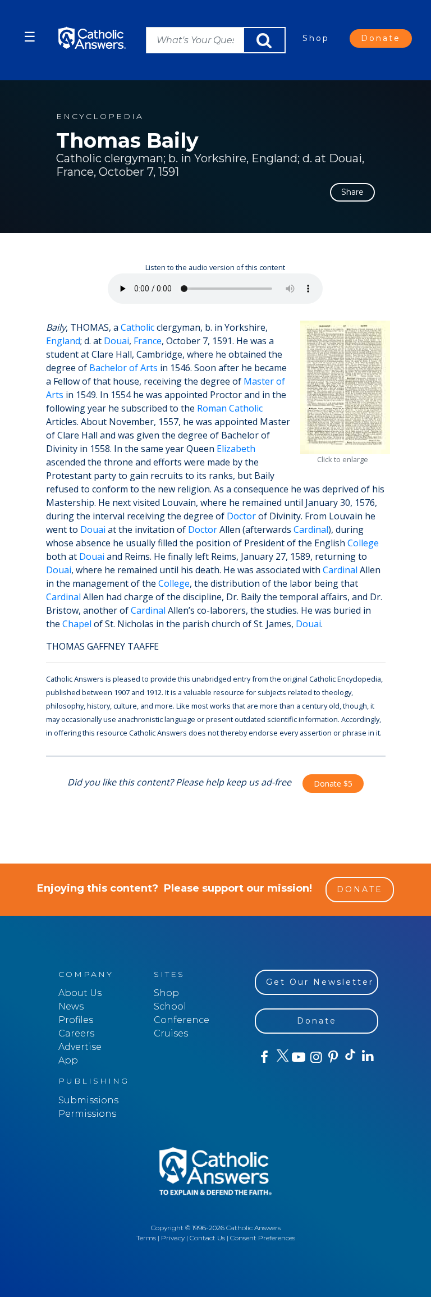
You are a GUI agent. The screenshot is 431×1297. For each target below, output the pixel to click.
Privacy (173, 1238)
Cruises (171, 1033)
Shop (315, 38)
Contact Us (207, 1238)
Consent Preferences (262, 1238)
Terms (146, 1238)
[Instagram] (315, 1057)
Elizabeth (236, 448)
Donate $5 (333, 783)
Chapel (76, 624)
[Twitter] (281, 1057)
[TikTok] (350, 1057)
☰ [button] (30, 37)
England (63, 341)
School (170, 1006)
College (363, 543)
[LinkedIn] (367, 1056)
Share (352, 192)
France (148, 341)
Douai (116, 341)
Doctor (241, 516)
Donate (381, 38)
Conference (181, 1020)
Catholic (137, 327)
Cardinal (311, 529)
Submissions (88, 1100)
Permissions (87, 1113)
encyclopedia (100, 116)
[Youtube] (298, 1057)
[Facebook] (263, 1057)
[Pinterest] (332, 1057)
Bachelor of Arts (123, 368)
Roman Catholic (230, 408)
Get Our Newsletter (320, 982)
